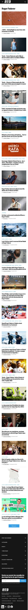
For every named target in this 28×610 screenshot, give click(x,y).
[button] (2, 2)
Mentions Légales (20, 600)
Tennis (16, 27)
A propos (3, 596)
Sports (15, 186)
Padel (6, 106)
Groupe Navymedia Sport (8, 568)
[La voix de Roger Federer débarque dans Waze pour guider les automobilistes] (14, 505)
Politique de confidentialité (7, 603)
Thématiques (5, 550)
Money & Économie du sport (10, 80)
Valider (23, 580)
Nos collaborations (13, 598)
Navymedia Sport (5, 593)
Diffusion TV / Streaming (10, 27)
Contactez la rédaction (6, 600)
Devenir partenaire (16, 596)
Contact (14, 600)
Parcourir (14, 526)
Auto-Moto (7, 186)
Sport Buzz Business (6, 537)
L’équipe (20, 598)
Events (6, 132)
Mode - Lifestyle (5, 239)
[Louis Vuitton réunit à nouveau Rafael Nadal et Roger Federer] (14, 230)
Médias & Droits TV (9, 291)
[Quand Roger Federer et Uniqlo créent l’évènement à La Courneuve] (14, 312)
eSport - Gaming (8, 375)
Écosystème (4, 555)
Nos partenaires (5, 598)
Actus (3, 27)
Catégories (4, 542)
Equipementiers (8, 265)
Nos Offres (4, 563)
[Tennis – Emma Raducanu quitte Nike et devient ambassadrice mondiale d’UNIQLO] (14, 45)
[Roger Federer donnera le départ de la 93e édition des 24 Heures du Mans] (14, 177)
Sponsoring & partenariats (13, 106)
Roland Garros (14, 514)
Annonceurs (9, 596)
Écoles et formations (7, 559)
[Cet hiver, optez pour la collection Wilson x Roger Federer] (14, 204)
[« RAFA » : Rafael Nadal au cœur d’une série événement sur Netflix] (14, 18)
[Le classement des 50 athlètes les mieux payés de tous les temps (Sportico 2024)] (14, 394)
